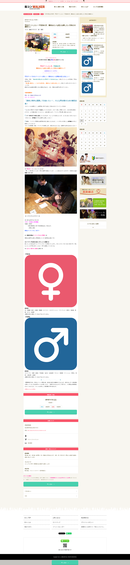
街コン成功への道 (59, 7)
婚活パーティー (33, 29)
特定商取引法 (85, 518)
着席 (42, 29)
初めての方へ (72, 7)
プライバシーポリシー (87, 522)
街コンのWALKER (62, 557)
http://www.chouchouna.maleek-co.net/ (37, 430)
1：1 (26, 29)
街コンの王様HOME (27, 14)
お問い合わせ (56, 518)
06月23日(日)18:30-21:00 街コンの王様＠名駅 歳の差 (99, 73)
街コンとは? (84, 7)
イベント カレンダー (58, 527)
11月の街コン (36, 14)
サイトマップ (56, 522)
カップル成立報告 (98, 7)
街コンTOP (27, 518)
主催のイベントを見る (30, 389)
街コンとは (27, 522)
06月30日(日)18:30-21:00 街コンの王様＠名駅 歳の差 (99, 46)
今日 (42, 14)
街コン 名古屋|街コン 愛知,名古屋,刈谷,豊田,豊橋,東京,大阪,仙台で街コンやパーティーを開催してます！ (35, 7)
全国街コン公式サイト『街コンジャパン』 (93, 527)
